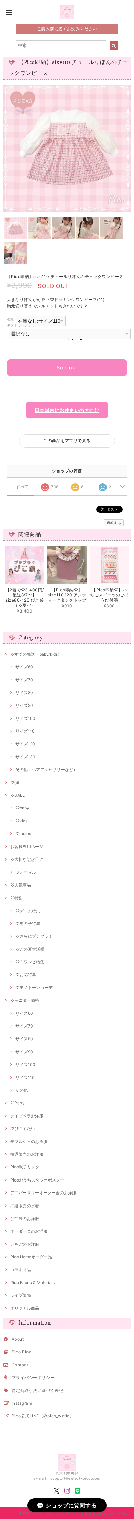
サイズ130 (25, 756)
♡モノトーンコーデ (34, 987)
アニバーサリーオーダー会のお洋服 (43, 1192)
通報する (114, 523)
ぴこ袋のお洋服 (24, 1218)
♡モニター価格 (24, 1000)
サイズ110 (25, 731)
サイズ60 (24, 666)
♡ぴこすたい (22, 1128)
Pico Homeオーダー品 (31, 1256)
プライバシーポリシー (33, 1377)
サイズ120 (25, 743)
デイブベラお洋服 (26, 1115)
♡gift (15, 782)
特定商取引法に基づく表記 (37, 1390)
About (18, 1339)
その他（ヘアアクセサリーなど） (46, 769)
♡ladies (23, 833)
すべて (22, 487)
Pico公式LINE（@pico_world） (43, 1416)
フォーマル (25, 872)
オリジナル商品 (24, 1308)
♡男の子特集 (27, 923)
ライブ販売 (20, 1295)
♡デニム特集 (27, 910)
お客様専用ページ (26, 846)
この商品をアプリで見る (66, 440)
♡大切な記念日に (26, 859)
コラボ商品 (20, 1269)
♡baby (22, 807)
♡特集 (16, 897)
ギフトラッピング (21, 325)
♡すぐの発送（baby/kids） (36, 654)
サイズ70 (24, 680)
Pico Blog (21, 1351)
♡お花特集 (25, 974)
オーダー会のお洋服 (28, 1231)
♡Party (17, 1102)
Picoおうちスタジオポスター (37, 1180)
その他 (21, 1090)
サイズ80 (24, 692)
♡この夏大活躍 (29, 949)
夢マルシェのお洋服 (28, 1141)
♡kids (21, 820)
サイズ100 (25, 718)
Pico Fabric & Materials (32, 1282)
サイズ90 (24, 705)
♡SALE (17, 795)
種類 (10, 319)
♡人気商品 (20, 885)
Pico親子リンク (25, 1167)
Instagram (22, 1403)
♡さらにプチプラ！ (34, 936)
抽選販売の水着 (24, 1205)
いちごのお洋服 (24, 1244)
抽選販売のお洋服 (26, 1154)
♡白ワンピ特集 (29, 961)
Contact (20, 1364)
